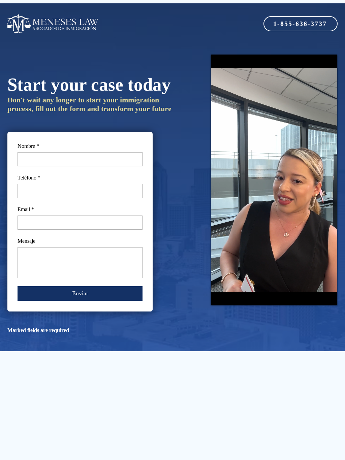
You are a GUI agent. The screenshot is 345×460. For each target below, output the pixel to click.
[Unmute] (231, 296)
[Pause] (219, 296)
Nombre (28, 146)
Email (26, 209)
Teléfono (29, 177)
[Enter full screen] (328, 296)
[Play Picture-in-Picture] (316, 296)
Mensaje (26, 241)
